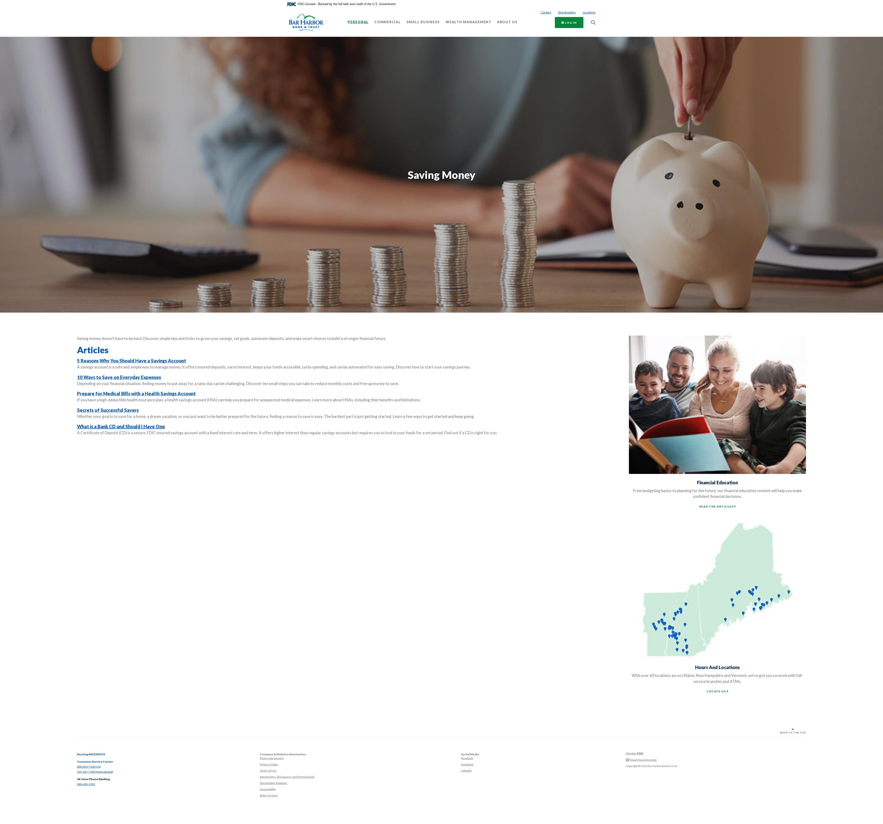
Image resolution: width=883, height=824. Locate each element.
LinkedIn (466, 770)
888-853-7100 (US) (89, 766)
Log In (573, 22)
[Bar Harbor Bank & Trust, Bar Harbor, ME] (306, 22)
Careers (546, 12)
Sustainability (268, 789)
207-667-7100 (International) (95, 771)
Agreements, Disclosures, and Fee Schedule (287, 776)
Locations (589, 12)
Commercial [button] (387, 22)
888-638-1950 (86, 784)
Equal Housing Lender (643, 759)
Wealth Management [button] (468, 22)
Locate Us (716, 691)
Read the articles (716, 506)
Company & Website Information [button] (283, 754)
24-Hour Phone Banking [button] (93, 779)
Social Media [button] (470, 754)
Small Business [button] (423, 22)
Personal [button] (358, 22)
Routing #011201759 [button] (91, 754)
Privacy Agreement (272, 758)
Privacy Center (269, 764)
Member (635, 753)
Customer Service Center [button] (95, 761)
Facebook (467, 758)
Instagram (467, 764)
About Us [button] (507, 22)
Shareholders (567, 12)
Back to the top (793, 732)
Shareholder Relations (273, 783)
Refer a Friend (268, 795)
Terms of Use (268, 770)
